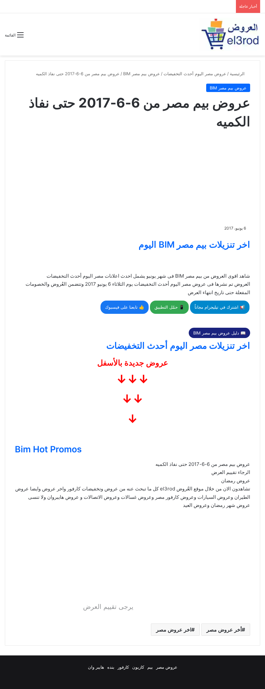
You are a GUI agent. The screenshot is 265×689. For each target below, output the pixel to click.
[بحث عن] (31, 37)
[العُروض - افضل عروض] (229, 34)
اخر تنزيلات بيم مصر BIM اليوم (194, 244)
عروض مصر (166, 667)
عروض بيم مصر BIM (141, 73)
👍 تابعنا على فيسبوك (124, 307)
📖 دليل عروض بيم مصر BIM (219, 332)
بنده (110, 667)
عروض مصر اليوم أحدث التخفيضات (195, 73)
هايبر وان (96, 667)
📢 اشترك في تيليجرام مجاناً (220, 307)
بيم (150, 667)
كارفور (123, 667)
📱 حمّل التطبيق (169, 307)
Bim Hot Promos (48, 449)
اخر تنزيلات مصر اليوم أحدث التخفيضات (178, 345)
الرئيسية (238, 73)
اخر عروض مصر (173, 629)
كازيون (138, 667)
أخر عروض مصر (224, 629)
